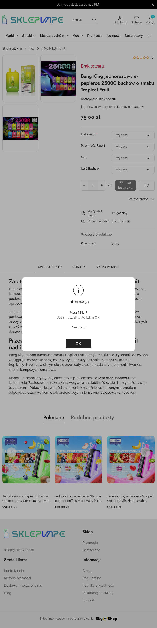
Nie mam (78, 327)
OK (78, 343)
